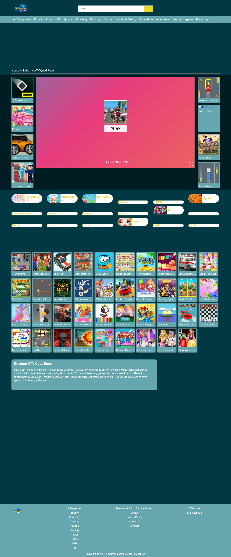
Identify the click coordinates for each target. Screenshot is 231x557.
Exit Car (37, 350)
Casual (108, 19)
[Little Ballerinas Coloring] (208, 295)
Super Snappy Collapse (169, 274)
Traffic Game (18, 274)
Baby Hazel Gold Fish (126, 324)
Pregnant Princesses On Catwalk (153, 350)
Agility (121, 213)
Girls (135, 221)
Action (50, 19)
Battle (156, 225)
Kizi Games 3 (68, 198)
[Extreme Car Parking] (208, 96)
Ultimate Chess (207, 324)
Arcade (75, 525)
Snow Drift (59, 274)
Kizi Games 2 (32, 198)
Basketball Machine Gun (87, 350)
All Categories (22, 19)
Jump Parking (20, 157)
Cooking (95, 19)
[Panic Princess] (146, 295)
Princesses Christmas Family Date (50, 274)
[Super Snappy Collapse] (167, 270)
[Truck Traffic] (208, 182)
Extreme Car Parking (208, 100)
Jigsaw (188, 19)
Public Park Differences (191, 299)
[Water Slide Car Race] (187, 321)
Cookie (134, 512)
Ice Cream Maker (83, 324)
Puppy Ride (204, 157)
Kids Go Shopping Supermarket (152, 324)
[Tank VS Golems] (63, 321)
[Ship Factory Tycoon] (83, 270)
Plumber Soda (123, 350)
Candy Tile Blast (208, 274)
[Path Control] (42, 295)
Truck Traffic (205, 186)
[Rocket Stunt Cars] (125, 295)
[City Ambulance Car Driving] (187, 270)
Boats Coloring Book (22, 350)
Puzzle (38, 19)
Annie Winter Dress (188, 350)
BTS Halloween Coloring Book (110, 324)
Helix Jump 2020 (41, 324)
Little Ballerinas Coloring (212, 299)
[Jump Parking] (22, 154)
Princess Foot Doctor (106, 350)
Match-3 (87, 213)
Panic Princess (144, 299)
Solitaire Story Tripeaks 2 (108, 299)
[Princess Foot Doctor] (104, 346)
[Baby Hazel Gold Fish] (125, 321)
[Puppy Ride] (208, 154)
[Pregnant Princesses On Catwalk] (146, 346)
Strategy (16, 225)
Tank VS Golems (62, 324)
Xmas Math (60, 299)
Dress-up (202, 19)
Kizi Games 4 (103, 198)
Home (15, 70)
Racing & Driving (126, 19)
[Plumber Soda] (125, 346)
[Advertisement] (115, 45)
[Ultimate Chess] (208, 321)
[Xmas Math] (63, 295)
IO (58, 19)
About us (134, 521)
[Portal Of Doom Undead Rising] (63, 346)
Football (157, 202)
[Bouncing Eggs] (167, 295)
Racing (75, 530)
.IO (212, 19)
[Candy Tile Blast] (208, 270)
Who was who (81, 299)
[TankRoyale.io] (146, 270)
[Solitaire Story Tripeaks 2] (104, 295)
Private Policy (134, 517)
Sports (67, 19)
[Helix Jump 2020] (42, 321)
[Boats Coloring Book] (21, 346)
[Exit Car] (42, 346)
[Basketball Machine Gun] (83, 346)
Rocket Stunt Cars (125, 299)
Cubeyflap (163, 324)
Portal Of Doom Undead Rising (69, 350)
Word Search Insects (22, 299)
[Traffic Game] (21, 270)
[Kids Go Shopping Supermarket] (146, 321)
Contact (134, 525)
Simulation (146, 19)
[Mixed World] (104, 270)
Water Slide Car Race (189, 324)
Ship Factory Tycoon (85, 274)
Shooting (81, 19)
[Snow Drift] (63, 270)
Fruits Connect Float (126, 274)
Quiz (49, 225)
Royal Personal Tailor (168, 350)
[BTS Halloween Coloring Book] (104, 321)
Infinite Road (19, 100)
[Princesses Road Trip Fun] (22, 125)
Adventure (162, 19)
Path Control (39, 299)
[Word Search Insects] (21, 295)
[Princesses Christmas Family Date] (42, 270)
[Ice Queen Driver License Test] (22, 182)
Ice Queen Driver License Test (22, 186)
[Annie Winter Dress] (187, 346)
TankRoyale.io (144, 274)
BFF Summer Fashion (22, 324)
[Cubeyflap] (167, 321)
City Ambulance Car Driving (192, 274)
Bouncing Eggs (165, 299)
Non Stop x (204, 111)
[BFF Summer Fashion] (21, 321)
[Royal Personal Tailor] (167, 346)
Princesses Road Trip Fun (22, 129)
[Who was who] (83, 295)
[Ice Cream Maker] (83, 321)
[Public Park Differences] (187, 295)
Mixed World (102, 274)
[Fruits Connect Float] (125, 270)
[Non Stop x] (205, 107)
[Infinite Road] (22, 96)
